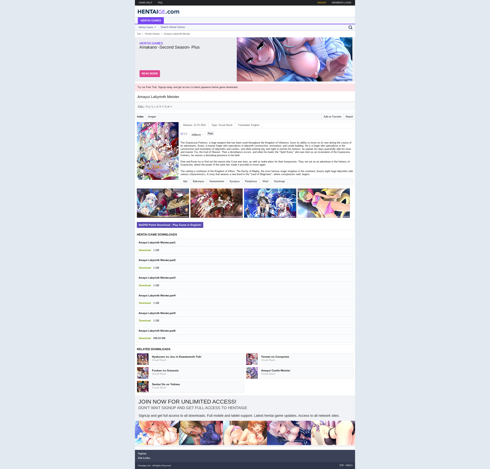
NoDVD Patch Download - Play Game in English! (170, 224)
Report (349, 116)
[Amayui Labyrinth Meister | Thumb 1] (163, 203)
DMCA (349, 465)
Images (152, 116)
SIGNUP (321, 2)
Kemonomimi (217, 181)
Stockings (279, 181)
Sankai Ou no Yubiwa (166, 384)
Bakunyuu (198, 181)
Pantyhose (251, 181)
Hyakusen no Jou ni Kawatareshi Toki (176, 356)
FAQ (160, 2)
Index (140, 116)
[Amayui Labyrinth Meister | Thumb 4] (324, 203)
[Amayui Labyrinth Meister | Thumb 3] (271, 203)
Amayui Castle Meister (275, 370)
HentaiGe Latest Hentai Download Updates (157, 11)
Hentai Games (151, 20)
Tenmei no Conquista (275, 356)
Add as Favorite (332, 116)
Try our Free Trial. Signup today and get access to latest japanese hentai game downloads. (187, 87)
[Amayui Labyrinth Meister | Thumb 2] (217, 203)
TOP (341, 465)
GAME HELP (145, 2)
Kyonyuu (234, 181)
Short (265, 181)
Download (145, 250)
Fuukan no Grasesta (165, 370)
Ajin (185, 181)
